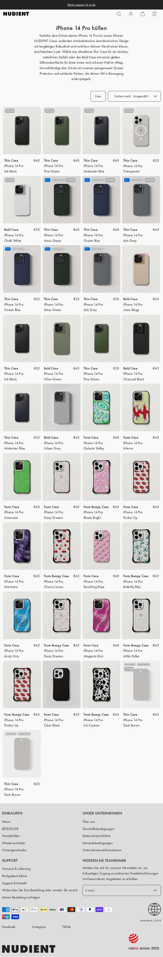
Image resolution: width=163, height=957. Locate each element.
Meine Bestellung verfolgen (21, 897)
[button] (119, 13)
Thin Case (11, 160)
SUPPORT (10, 860)
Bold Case (11, 229)
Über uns (89, 821)
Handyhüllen (11, 836)
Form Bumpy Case (96, 507)
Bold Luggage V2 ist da (81, 5)
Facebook (8, 927)
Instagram (39, 927)
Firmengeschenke (14, 850)
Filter (98, 96)
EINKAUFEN (12, 813)
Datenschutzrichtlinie (97, 836)
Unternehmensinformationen (102, 850)
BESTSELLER (10, 829)
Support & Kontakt (14, 883)
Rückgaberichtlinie (14, 876)
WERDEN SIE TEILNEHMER (104, 860)
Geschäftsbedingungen (98, 829)
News (6, 821)
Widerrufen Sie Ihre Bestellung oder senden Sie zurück (40, 890)
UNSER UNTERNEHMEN (102, 813)
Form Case (91, 437)
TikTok (66, 927)
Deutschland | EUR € (150, 920)
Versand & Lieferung (16, 868)
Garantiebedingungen (98, 843)
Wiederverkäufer (14, 843)
